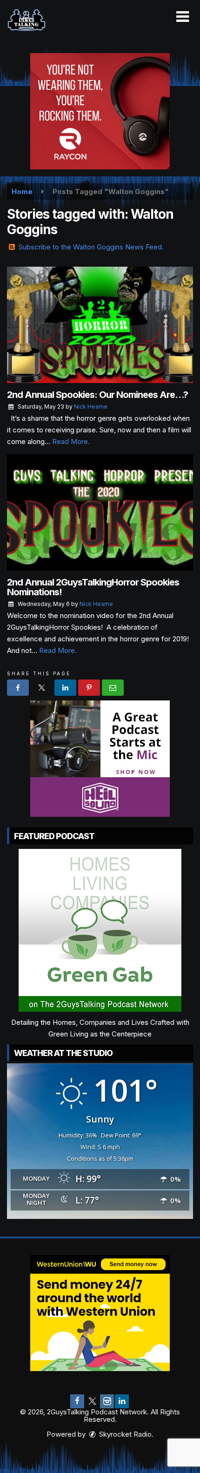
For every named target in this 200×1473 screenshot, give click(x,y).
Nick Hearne (90, 406)
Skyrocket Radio (124, 1434)
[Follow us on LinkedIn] (122, 1401)
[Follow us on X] (92, 1401)
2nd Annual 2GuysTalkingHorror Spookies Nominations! (93, 587)
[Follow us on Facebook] (77, 1401)
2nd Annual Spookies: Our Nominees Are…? (97, 394)
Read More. (71, 441)
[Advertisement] (100, 111)
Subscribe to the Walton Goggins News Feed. (91, 246)
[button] (182, 16)
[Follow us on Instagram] (107, 1401)
